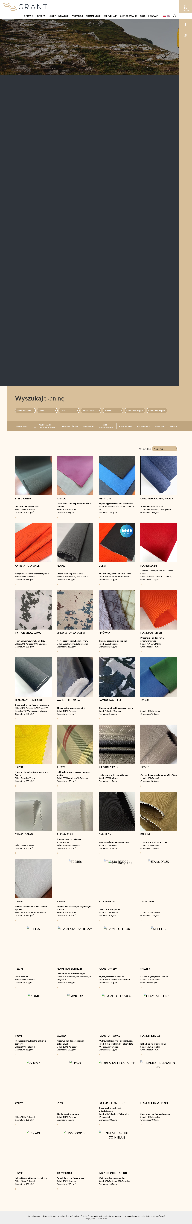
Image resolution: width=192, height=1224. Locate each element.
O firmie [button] (28, 16)
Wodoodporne (125, 426)
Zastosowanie (128, 16)
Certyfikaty (110, 16)
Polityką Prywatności (89, 1216)
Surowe (173, 426)
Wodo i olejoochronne (106, 426)
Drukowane (160, 426)
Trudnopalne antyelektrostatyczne (44, 426)
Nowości (63, 16)
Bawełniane (88, 426)
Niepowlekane (143, 426)
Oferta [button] (41, 16)
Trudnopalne (21, 426)
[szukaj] (172, 410)
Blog (143, 16)
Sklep (53, 16)
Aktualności (93, 16)
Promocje (77, 16)
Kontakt (153, 16)
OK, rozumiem (101, 1219)
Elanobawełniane (70, 426)
